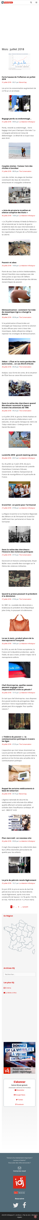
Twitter (20, 1100)
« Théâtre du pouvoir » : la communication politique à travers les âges (18, 739)
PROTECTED (22, 1193)
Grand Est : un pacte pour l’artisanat (19, 505)
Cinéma (8, 988)
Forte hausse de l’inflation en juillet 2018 (18, 78)
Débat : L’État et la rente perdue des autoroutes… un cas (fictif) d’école (18, 362)
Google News (20, 1095)
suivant (24, 907)
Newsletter (20, 1090)
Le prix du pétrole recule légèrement (19, 880)
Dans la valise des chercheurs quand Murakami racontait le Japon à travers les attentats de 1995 (19, 405)
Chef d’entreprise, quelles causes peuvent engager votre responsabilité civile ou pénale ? (17, 687)
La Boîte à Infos (11, 993)
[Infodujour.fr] (7, 2)
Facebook (20, 1104)
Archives (18, 1215)
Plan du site (26, 1215)
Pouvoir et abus (9, 262)
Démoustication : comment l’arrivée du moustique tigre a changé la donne (19, 312)
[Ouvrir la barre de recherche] (31, 2)
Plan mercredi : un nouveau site (16, 838)
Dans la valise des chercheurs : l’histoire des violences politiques (17, 550)
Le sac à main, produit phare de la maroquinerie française (18, 639)
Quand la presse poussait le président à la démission (19, 595)
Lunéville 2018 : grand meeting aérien (19, 455)
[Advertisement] (19, 25)
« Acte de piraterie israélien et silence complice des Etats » (16, 211)
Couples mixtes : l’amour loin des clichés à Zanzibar (17, 167)
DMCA (15, 1193)
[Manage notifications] (35, 1216)
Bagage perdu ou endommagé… (16, 118)
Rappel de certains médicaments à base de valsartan (18, 789)
